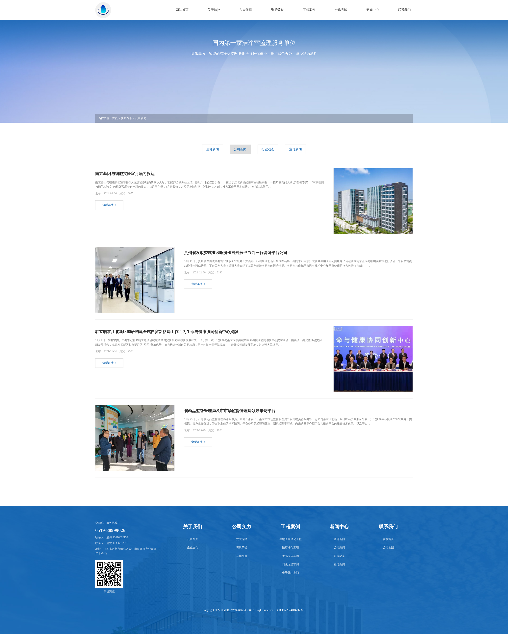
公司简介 (192, 539)
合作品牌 (341, 10)
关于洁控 (214, 10)
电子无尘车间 (290, 572)
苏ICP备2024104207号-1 (290, 610)
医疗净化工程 (290, 547)
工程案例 (309, 10)
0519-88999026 (110, 530)
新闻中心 (372, 10)
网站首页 (182, 10)
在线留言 (388, 539)
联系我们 (404, 10)
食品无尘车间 (290, 556)
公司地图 (388, 547)
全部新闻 (212, 149)
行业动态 (268, 149)
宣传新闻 (295, 149)
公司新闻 (140, 118)
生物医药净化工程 (290, 539)
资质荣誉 (277, 10)
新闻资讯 (126, 118)
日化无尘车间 (290, 564)
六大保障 (245, 10)
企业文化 (192, 547)
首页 (115, 118)
